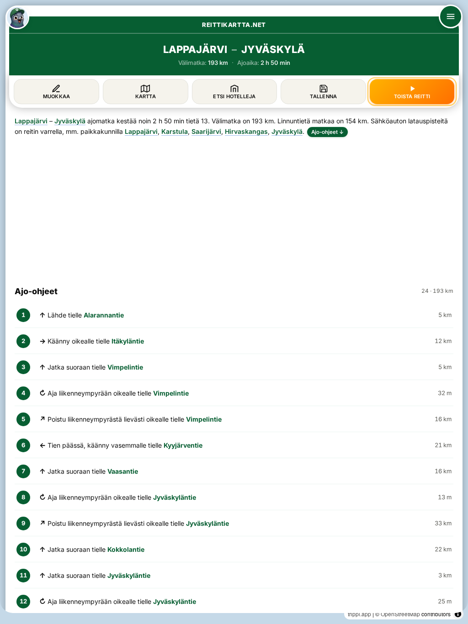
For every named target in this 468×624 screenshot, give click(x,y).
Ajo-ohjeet (327, 132)
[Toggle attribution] (457, 613)
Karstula (174, 131)
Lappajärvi (31, 121)
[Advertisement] (234, 207)
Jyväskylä (69, 121)
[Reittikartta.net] (17, 17)
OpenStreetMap (400, 614)
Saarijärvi (206, 131)
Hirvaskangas (246, 131)
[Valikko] (451, 16)
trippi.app (359, 614)
